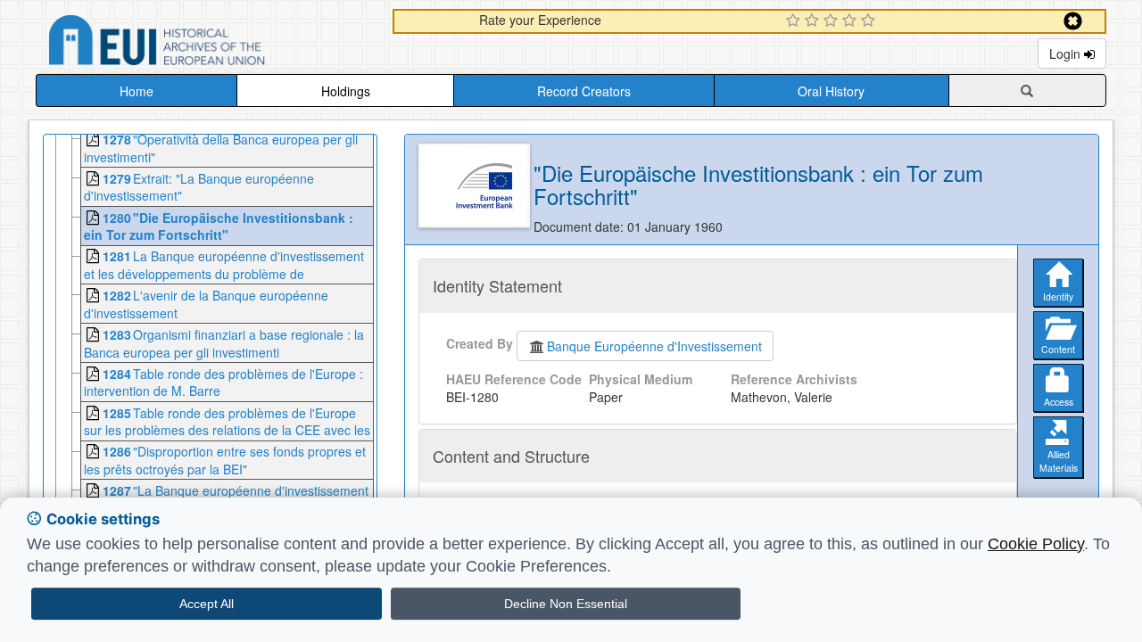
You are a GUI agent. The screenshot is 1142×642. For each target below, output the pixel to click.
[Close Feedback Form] (1072, 21)
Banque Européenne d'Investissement (654, 346)
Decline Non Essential (565, 604)
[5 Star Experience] (870, 21)
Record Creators (584, 91)
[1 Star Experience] (795, 21)
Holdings (345, 91)
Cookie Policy (1036, 544)
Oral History (831, 91)
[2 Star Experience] (814, 21)
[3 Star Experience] (832, 21)
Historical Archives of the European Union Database (207, 43)
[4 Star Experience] (851, 21)
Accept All (206, 604)
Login (1066, 53)
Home (136, 91)
